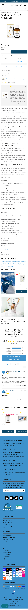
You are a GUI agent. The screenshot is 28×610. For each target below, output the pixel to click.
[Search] (25, 9)
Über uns (5, 548)
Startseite (3, 12)
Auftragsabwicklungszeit (8, 526)
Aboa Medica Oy (4, 250)
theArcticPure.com (18, 603)
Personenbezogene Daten (9, 537)
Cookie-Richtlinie (7, 535)
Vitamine (16, 264)
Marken (4, 559)
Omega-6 (8, 263)
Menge (2, 49)
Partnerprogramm (7, 552)
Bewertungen (6, 550)
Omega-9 (18, 263)
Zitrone (2, 114)
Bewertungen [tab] (6, 364)
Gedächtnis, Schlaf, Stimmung (18, 261)
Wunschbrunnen (6, 556)
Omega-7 (13, 263)
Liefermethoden (6, 524)
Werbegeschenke (7, 554)
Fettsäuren (3, 261)
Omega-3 (3, 263)
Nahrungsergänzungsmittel (7, 264)
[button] (21, 5)
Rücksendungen (6, 527)
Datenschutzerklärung (8, 539)
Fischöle (9, 261)
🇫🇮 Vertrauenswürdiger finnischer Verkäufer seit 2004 (13, 1)
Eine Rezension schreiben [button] (15, 356)
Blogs (4, 558)
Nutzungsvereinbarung (8, 541)
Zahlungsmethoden (7, 522)
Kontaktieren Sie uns (7, 520)
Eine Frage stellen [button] (14, 359)
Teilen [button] (5, 385)
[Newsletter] (23, 490)
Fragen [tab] (15, 364)
